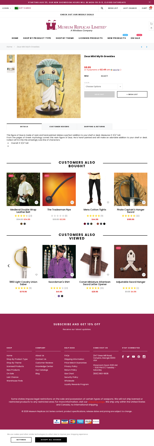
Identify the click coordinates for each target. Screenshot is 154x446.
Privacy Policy (70, 366)
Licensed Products (15, 366)
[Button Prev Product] (142, 47)
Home (9, 46)
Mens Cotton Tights (95, 210)
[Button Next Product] (145, 47)
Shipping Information (74, 359)
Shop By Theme (14, 362)
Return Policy (70, 370)
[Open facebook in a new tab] (122, 356)
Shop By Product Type (17, 359)
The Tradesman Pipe (59, 210)
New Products (13, 370)
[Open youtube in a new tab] (133, 356)
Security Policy (71, 377)
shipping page (96, 401)
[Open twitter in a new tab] (128, 356)
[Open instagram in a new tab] (144, 356)
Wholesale (69, 380)
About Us (39, 355)
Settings (21, 440)
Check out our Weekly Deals (77, 14)
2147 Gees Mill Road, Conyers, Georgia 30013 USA (104, 358)
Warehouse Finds (15, 380)
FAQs (66, 355)
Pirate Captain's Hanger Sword (130, 211)
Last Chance (12, 377)
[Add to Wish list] (36, 202)
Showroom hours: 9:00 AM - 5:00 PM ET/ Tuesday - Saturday (105, 367)
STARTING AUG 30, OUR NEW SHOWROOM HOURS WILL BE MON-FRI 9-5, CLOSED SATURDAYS (77, 2)
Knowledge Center (44, 366)
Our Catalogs (41, 370)
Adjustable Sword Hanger (130, 282)
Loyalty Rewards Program (76, 384)
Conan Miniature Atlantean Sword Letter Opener (94, 283)
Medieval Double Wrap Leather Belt (23, 211)
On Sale (10, 373)
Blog (37, 373)
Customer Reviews (44, 362)
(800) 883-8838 (100, 373)
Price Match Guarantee (75, 362)
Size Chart (69, 373)
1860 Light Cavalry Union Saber (23, 283)
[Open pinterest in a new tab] (138, 356)
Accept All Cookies (51, 440)
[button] (115, 70)
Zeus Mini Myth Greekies (28, 46)
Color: (87, 83)
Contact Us (40, 359)
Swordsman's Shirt (59, 282)
